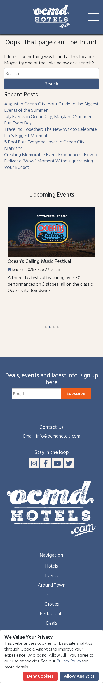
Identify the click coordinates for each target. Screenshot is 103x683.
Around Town (51, 585)
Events (51, 575)
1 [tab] (45, 327)
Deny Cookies (40, 676)
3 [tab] (53, 327)
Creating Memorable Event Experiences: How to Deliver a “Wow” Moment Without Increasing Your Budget (51, 160)
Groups (51, 604)
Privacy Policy (69, 661)
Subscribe (76, 394)
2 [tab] (49, 327)
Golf (51, 594)
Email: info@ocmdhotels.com (51, 436)
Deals (51, 623)
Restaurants (51, 613)
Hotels (51, 566)
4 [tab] (57, 327)
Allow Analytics (79, 676)
